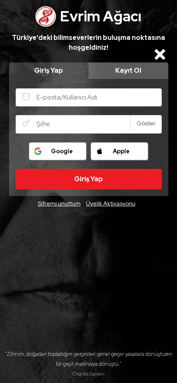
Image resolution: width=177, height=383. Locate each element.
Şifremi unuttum (59, 203)
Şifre (26, 123)
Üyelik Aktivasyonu (110, 203)
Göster (146, 123)
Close (160, 54)
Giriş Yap (48, 70)
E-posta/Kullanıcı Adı (26, 96)
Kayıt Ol (128, 70)
